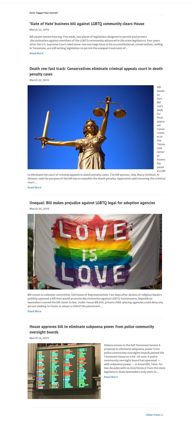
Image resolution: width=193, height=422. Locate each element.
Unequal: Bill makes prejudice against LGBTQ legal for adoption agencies (92, 202)
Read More (36, 53)
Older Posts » (154, 414)
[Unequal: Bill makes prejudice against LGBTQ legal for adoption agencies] (95, 251)
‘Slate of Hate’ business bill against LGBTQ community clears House (87, 23)
